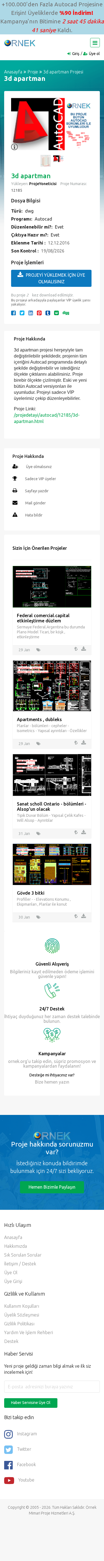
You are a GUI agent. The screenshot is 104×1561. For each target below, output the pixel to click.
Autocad (43, 218)
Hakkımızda (15, 1246)
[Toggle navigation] (95, 42)
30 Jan (24, 917)
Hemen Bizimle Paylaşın (52, 1187)
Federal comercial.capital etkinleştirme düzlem (43, 618)
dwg (29, 210)
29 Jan (24, 650)
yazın (63, 1081)
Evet (59, 226)
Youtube (26, 1479)
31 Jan (24, 833)
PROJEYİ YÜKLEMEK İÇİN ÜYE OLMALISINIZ (55, 278)
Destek (11, 1341)
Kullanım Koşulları (21, 1306)
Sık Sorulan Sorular (23, 1254)
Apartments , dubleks (39, 719)
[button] (18, 127)
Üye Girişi (13, 1281)
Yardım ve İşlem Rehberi (28, 1332)
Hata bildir (33, 515)
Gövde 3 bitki (30, 893)
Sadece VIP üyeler (40, 479)
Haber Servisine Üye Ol (30, 1402)
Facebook (26, 1464)
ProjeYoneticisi (43, 184)
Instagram (27, 1433)
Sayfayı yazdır (37, 491)
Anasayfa (13, 71)
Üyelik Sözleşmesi (21, 1314)
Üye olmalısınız (39, 467)
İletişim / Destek (20, 1263)
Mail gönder (35, 503)
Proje (32, 71)
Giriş (75, 53)
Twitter (24, 1449)
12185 (16, 190)
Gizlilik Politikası (19, 1323)
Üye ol (94, 53)
